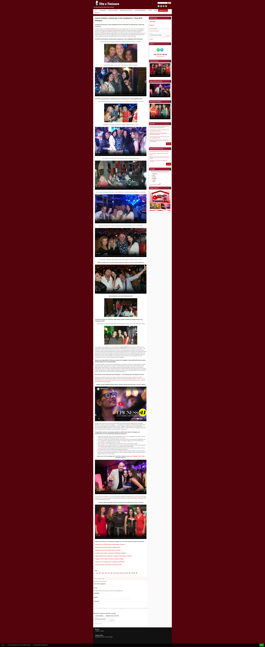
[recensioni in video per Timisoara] (120, 316)
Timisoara (131, 29)
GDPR (32, 644)
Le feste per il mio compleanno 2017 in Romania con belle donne (109, 561)
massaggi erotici (104, 443)
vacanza (109, 496)
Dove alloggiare (112, 10)
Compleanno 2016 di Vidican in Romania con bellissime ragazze (109, 559)
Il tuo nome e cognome (100, 583)
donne (109, 573)
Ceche (153, 181)
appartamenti (126, 448)
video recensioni (135, 496)
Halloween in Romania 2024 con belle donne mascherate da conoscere (158, 134)
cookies (6, 644)
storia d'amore (138, 348)
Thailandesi (154, 173)
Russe (153, 175)
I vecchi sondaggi (153, 184)
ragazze (102, 573)
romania (126, 573)
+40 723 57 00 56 (160, 54)
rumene (114, 573)
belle (97, 573)
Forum (150, 10)
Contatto (97, 12)
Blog (155, 10)
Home (95, 10)
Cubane (154, 180)
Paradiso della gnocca (126, 10)
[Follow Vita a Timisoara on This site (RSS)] (166, 6)
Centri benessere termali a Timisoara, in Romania (159, 151)
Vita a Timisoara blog (99, 578)
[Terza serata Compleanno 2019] (120, 344)
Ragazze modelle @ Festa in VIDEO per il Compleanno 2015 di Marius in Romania (113, 556)
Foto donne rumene (140, 10)
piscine (99, 440)
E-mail (96, 587)
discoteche (124, 436)
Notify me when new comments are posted (105, 613)
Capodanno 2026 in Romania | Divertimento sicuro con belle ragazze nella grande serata (159, 127)
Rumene (154, 176)
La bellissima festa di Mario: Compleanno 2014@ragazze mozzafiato (110, 553)
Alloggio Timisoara (99, 631)
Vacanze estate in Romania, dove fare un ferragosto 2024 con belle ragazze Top (160, 137)
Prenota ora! (163, 10)
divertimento (142, 33)
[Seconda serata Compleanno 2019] (120, 121)
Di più (168, 144)
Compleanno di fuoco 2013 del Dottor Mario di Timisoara (108, 550)
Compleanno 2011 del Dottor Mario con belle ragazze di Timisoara (110, 544)
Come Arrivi (103, 10)
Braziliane (154, 178)
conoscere (133, 573)
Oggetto (96, 597)
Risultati (158, 184)
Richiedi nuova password (154, 31)
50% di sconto (127, 443)
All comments (99, 615)
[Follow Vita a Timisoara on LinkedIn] (163, 6)
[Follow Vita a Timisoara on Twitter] (158, 6)
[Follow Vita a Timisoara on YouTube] (161, 6)
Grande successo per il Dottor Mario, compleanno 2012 (107, 547)
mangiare (100, 450)
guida (103, 439)
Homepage (96, 593)
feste (118, 36)
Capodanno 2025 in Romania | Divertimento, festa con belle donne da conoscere (159, 130)
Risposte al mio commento (112, 615)
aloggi (99, 448)
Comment (96, 601)
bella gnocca (132, 426)
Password (152, 25)
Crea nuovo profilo (153, 28)
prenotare (101, 496)
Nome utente (153, 21)
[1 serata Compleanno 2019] (120, 62)
